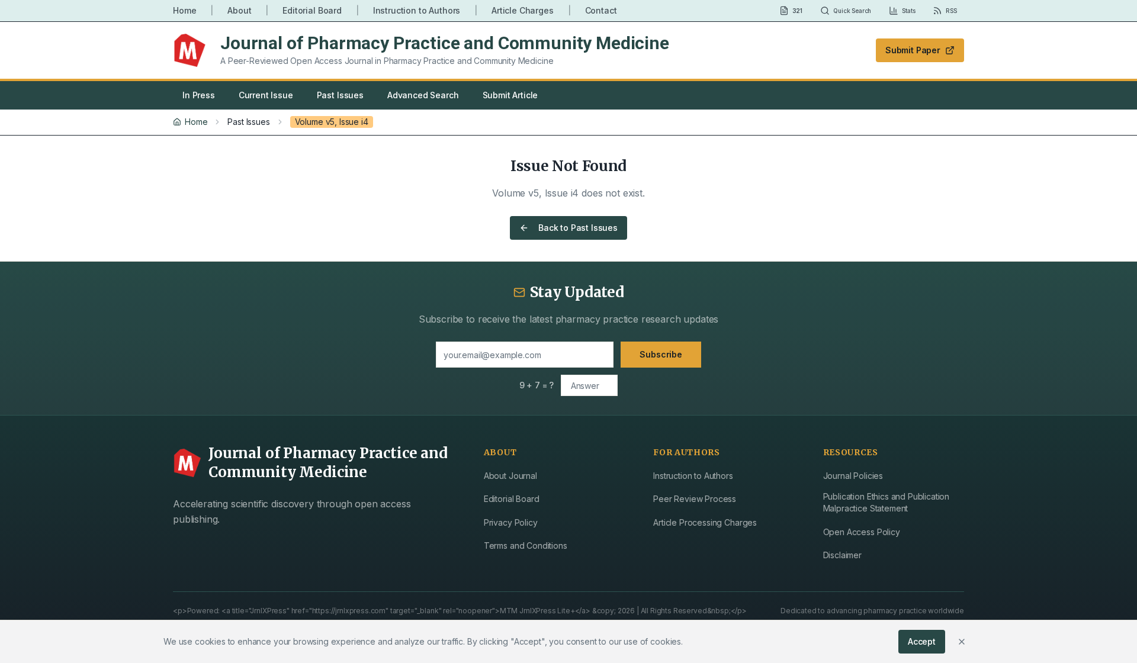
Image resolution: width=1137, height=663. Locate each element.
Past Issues (340, 95)
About (239, 10)
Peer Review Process (694, 499)
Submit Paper (912, 50)
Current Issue (266, 95)
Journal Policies (853, 476)
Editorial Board (312, 10)
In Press (198, 95)
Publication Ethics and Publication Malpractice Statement (886, 502)
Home (184, 10)
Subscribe (661, 354)
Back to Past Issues (578, 228)
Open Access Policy (861, 532)
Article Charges (523, 10)
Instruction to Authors (416, 10)
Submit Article (510, 95)
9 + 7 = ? (536, 385)
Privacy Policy (511, 522)
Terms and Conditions (525, 545)
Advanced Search (423, 95)
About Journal (510, 476)
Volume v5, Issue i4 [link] (331, 122)
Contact (601, 10)
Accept (922, 641)
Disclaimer (842, 555)
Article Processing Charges (705, 522)
